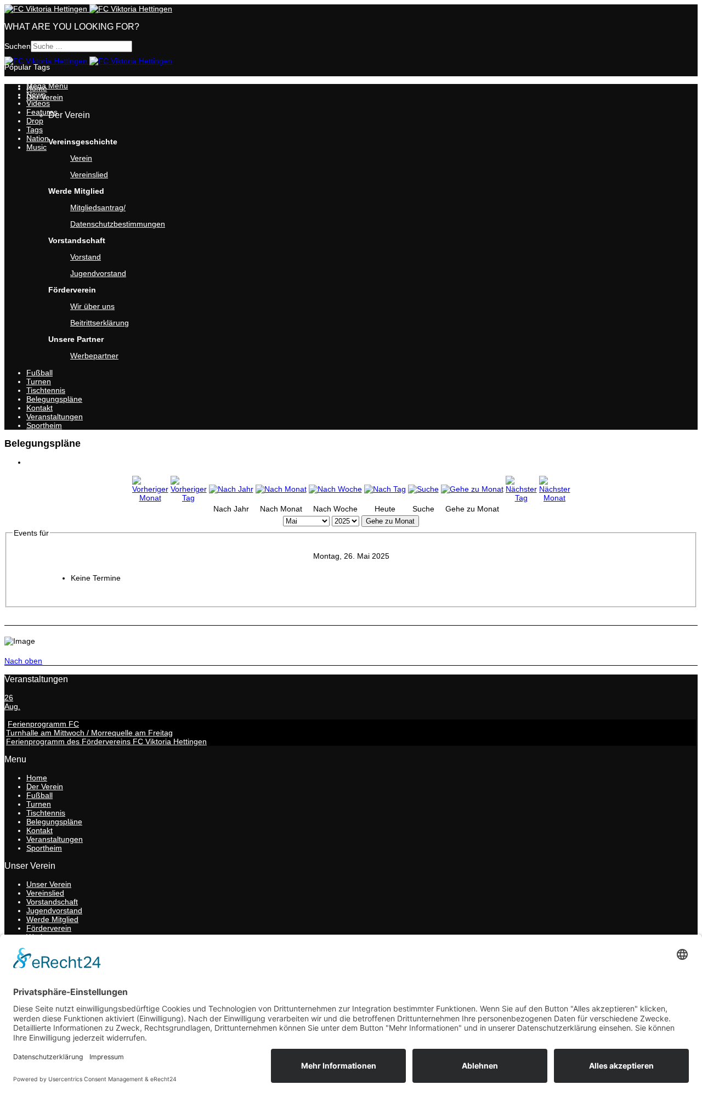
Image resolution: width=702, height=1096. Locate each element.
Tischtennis (45, 390)
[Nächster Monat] (554, 497)
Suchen (17, 46)
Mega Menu (47, 85)
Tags (34, 129)
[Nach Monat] (281, 489)
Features (42, 112)
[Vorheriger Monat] (150, 497)
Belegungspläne (54, 399)
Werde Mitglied (52, 919)
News (36, 94)
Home (36, 777)
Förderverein (48, 928)
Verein (81, 158)
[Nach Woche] (335, 489)
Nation (37, 138)
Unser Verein (48, 884)
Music (36, 147)
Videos (38, 103)
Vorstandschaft (52, 901)
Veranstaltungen (54, 416)
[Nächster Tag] (521, 497)
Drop (34, 120)
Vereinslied (89, 174)
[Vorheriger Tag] (189, 497)
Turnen (38, 381)
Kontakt (39, 407)
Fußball (39, 372)
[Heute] (385, 489)
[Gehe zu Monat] (472, 489)
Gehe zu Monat (390, 521)
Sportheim (44, 425)
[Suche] (423, 489)
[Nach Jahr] (231, 489)
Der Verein (44, 786)
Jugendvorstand (54, 910)
